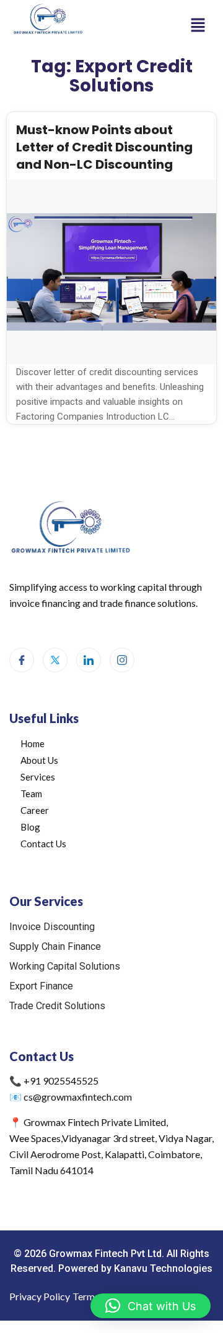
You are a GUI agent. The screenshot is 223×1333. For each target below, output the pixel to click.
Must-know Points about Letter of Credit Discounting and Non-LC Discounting (104, 147)
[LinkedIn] (88, 660)
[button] (198, 24)
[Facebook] (21, 660)
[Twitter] (55, 660)
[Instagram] (122, 660)
